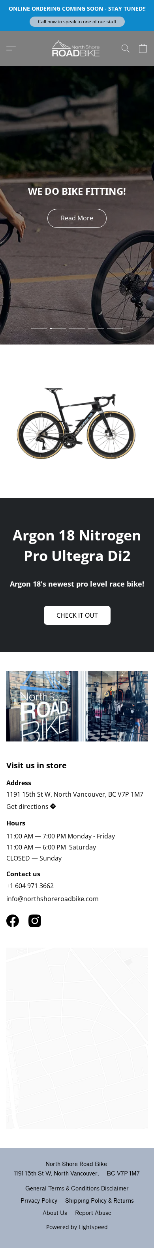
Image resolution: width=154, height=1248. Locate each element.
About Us (55, 1213)
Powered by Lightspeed (77, 1227)
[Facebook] (12, 921)
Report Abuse (93, 1213)
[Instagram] (34, 921)
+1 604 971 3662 (30, 885)
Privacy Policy (39, 1201)
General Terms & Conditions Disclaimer (77, 1188)
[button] (77, 22)
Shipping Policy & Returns (99, 1201)
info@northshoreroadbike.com (52, 898)
